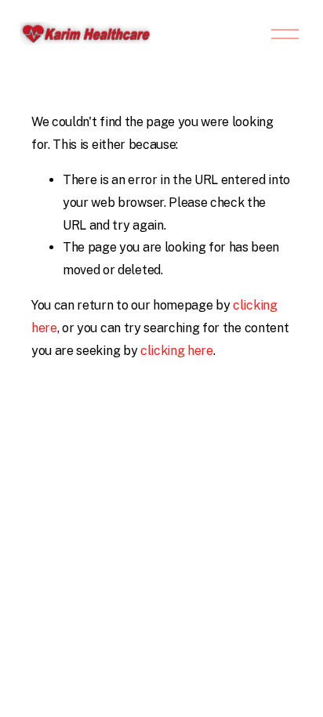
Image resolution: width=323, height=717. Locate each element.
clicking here (176, 350)
